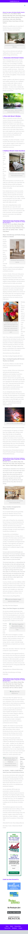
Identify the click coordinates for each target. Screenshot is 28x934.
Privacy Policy (18, 926)
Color (17, 15)
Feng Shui (5, 17)
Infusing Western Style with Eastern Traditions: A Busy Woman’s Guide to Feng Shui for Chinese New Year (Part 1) (14, 679)
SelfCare (5, 22)
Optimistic (18, 685)
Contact (20, 928)
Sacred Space (15, 21)
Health (6, 227)
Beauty (19, 13)
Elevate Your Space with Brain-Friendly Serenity (14, 12)
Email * (13, 868)
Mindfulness (18, 227)
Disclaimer (14, 928)
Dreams (18, 225)
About (11, 926)
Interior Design (6, 19)
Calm (14, 15)
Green (9, 17)
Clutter (12, 463)
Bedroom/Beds (6, 15)
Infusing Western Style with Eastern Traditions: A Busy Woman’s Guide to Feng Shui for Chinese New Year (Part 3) (14, 459)
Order (22, 685)
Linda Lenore (12, 19)
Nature (10, 21)
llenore (5, 13)
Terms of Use (7, 928)
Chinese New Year (10, 225)
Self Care (21, 21)
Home (21, 17)
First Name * (14, 865)
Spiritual (12, 229)
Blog (11, 15)
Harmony (13, 17)
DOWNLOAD (14, 872)
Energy (19, 15)
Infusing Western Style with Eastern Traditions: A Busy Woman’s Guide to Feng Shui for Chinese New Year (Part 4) (14, 221)
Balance (15, 13)
